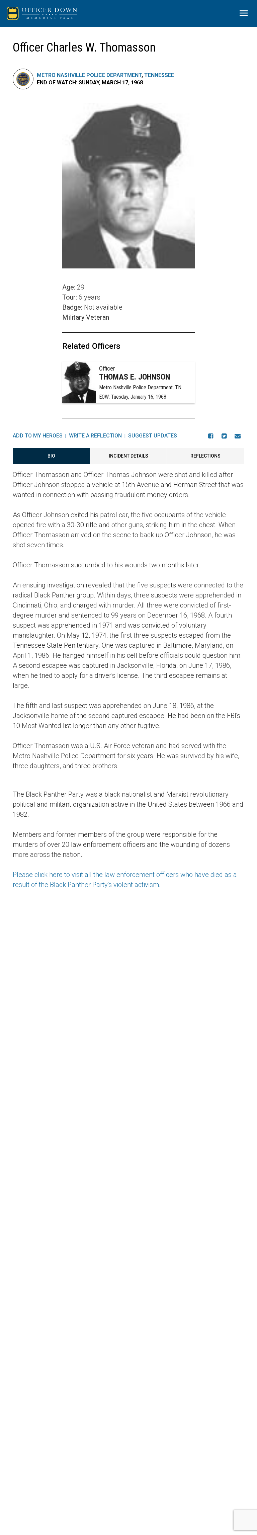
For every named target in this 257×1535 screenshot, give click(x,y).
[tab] (51, 456)
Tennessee (159, 75)
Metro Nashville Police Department (89, 75)
